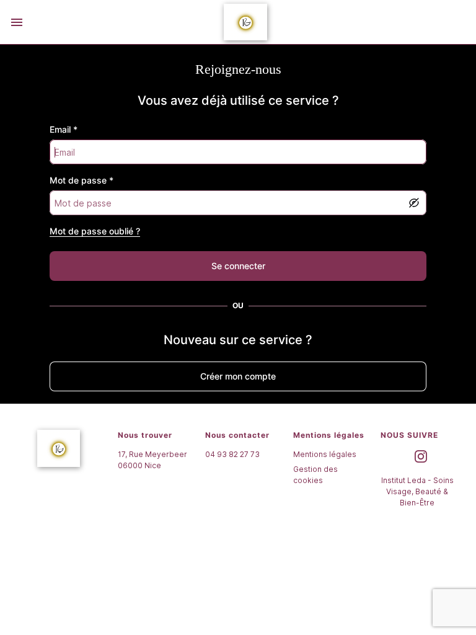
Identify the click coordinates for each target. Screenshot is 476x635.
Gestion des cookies (315, 474)
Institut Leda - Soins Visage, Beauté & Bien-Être (417, 491)
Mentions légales (324, 454)
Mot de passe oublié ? (95, 231)
